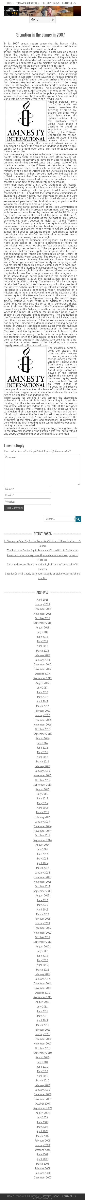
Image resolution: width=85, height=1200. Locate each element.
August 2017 (42, 683)
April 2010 (42, 1076)
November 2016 (42, 724)
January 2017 (42, 715)
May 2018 (42, 641)
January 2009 (42, 1145)
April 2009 (42, 1131)
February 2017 (42, 710)
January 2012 (42, 979)
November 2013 (42, 881)
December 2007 (42, 1177)
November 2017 (42, 669)
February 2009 (42, 1140)
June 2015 (42, 798)
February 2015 (42, 817)
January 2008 (42, 1173)
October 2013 (42, 886)
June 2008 (42, 1154)
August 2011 (42, 1002)
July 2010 (42, 1062)
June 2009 (42, 1122)
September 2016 (42, 734)
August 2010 (42, 1057)
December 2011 (42, 983)
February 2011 (42, 1029)
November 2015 (42, 775)
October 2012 (42, 937)
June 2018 (42, 637)
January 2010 (42, 1090)
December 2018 (42, 609)
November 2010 (42, 1043)
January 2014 (42, 872)
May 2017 (42, 697)
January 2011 (42, 1034)
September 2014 (42, 840)
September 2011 (42, 997)
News (56, 2)
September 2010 (42, 1053)
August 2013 (42, 895)
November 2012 (42, 932)
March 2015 (42, 812)
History (46, 2)
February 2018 (42, 655)
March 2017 (42, 706)
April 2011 (42, 1020)
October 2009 (42, 1103)
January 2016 (42, 771)
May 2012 (42, 960)
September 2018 (42, 623)
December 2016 (42, 720)
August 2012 (42, 946)
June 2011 (42, 1011)
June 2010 (42, 1066)
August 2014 (42, 844)
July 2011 (42, 1006)
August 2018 (42, 627)
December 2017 (42, 664)
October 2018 (42, 618)
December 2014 (42, 826)
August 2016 (42, 738)
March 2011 (42, 1025)
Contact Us (69, 2)
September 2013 (42, 891)
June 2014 (42, 854)
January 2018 (42, 660)
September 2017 (42, 678)
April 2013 (42, 909)
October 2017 (42, 673)
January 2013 (42, 923)
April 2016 (42, 757)
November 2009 (42, 1099)
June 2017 (42, 692)
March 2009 (42, 1136)
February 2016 (42, 766)
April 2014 (42, 863)
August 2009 (42, 1113)
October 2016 (42, 729)
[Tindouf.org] (42, 15)
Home (10, 2)
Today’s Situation (27, 2)
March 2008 (42, 1163)
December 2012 (42, 928)
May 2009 (42, 1126)
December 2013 (42, 877)
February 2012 (42, 974)
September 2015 (42, 784)
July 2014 (42, 849)
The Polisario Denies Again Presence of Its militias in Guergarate (42, 550)
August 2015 (42, 789)
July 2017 (42, 687)
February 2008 (42, 1168)
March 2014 (42, 868)
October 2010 (42, 1048)
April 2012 (42, 965)
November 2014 (42, 831)
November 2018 (42, 613)
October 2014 (42, 835)
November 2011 (42, 988)
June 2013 (42, 900)
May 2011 (42, 1016)
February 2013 (42, 918)
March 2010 (42, 1080)
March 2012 (42, 969)
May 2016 (42, 752)
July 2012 (42, 951)
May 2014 (42, 858)
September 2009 (42, 1108)
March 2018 (42, 650)
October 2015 (42, 780)
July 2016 (42, 743)
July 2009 (42, 1117)
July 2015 (42, 794)
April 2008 (42, 1159)
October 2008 (42, 1150)
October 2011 (42, 992)
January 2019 (42, 604)
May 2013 (42, 905)
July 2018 (42, 632)
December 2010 (42, 1039)
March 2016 (42, 761)
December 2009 (42, 1094)
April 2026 (42, 599)
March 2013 (42, 914)
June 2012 (42, 956)
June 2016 (42, 747)
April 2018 (42, 646)
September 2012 (42, 941)
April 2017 (42, 701)
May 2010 (42, 1071)
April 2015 (42, 807)
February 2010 (42, 1085)
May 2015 (42, 803)
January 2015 (42, 821)
